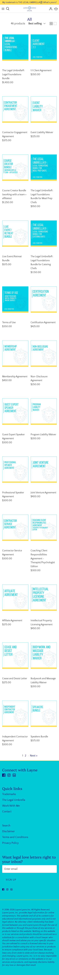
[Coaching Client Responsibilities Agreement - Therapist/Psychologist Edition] (44, 527)
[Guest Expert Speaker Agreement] (15, 411)
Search (6, 825)
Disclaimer (8, 831)
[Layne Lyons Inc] (29, 8)
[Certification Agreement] (44, 299)
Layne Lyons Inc (22, 909)
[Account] (50, 9)
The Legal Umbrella (13, 800)
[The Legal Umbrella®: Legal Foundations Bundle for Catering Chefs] (44, 233)
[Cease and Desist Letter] (15, 655)
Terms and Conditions (15, 837)
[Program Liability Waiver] (44, 411)
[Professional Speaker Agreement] (15, 469)
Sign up (11, 879)
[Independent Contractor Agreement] (15, 713)
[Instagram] (9, 775)
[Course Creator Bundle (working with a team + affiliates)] (15, 167)
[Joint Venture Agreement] (44, 469)
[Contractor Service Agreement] (15, 527)
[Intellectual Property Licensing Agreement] (44, 597)
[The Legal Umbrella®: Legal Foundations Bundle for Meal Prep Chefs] (44, 167)
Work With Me (11, 805)
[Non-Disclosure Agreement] (44, 353)
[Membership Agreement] (15, 353)
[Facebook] (3, 775)
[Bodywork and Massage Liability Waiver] (44, 655)
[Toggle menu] (3, 9)
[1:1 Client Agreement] (44, 47)
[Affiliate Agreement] (15, 597)
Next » (33, 755)
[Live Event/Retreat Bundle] (15, 233)
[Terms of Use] (15, 299)
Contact (6, 811)
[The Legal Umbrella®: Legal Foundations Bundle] (15, 47)
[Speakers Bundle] (44, 713)
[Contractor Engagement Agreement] (15, 109)
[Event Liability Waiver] (44, 109)
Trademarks (9, 794)
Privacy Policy (10, 842)
